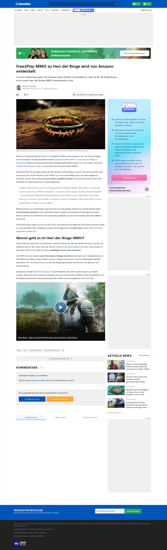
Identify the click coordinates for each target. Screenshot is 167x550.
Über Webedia (44, 523)
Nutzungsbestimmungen (103, 523)
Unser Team (25, 523)
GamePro (24, 529)
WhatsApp (42, 533)
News (25, 350)
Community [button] (66, 10)
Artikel (19, 350)
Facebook (22, 533)
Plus (137, 4)
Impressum (17, 523)
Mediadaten (116, 523)
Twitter (16, 533)
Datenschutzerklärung (128, 523)
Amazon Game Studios (51, 350)
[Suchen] (116, 4)
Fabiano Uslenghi (29, 86)
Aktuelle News (120, 355)
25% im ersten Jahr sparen (134, 53)
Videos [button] (40, 10)
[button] (18, 10)
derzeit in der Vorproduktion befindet (72, 246)
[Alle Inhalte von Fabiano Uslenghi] (18, 87)
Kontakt (92, 523)
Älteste (60, 417)
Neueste (31, 417)
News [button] (33, 10)
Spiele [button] (26, 10)
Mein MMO (32, 529)
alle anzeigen (144, 355)
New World (60, 175)
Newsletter (85, 523)
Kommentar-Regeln (38, 380)
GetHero (40, 529)
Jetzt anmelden (133, 511)
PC (63, 350)
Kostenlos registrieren (60, 399)
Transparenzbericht (20, 526)
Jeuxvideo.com (48, 529)
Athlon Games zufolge (46, 271)
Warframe (46, 156)
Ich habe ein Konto (32, 399)
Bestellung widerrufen (67, 523)
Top (90, 417)
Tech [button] (47, 10)
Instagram (30, 533)
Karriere (78, 523)
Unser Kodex (35, 523)
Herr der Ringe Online (35, 262)
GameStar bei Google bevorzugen (90, 94)
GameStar (17, 529)
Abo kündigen (54, 523)
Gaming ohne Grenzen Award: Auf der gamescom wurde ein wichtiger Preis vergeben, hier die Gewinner (136, 407)
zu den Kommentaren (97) (59, 358)
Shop (148, 4)
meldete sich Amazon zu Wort (29, 166)
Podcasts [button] (55, 10)
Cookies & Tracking (143, 523)
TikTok (36, 533)
